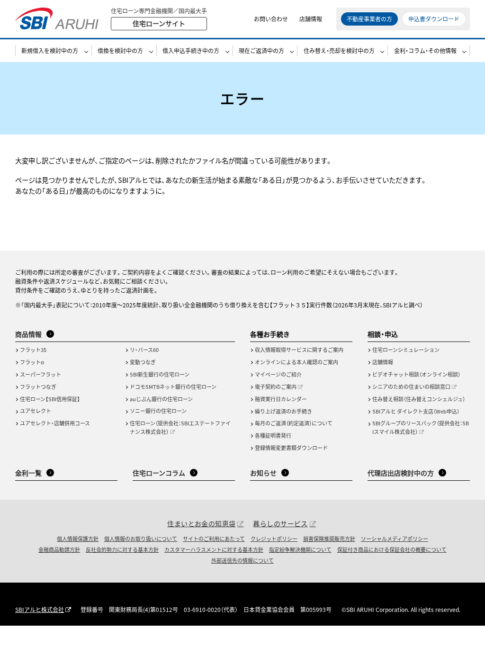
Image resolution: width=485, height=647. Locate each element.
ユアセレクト (35, 410)
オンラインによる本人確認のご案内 (296, 362)
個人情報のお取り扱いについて (140, 538)
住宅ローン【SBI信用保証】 (50, 399)
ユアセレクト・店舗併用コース (55, 423)
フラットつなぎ (38, 386)
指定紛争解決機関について (300, 549)
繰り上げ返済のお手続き (283, 411)
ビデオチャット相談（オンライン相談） (416, 374)
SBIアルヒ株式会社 (39, 609)
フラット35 (33, 349)
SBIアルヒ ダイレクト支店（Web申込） (415, 411)
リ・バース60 (144, 349)
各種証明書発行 (273, 435)
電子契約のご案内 (275, 386)
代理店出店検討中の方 (401, 472)
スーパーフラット (40, 374)
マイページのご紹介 (278, 374)
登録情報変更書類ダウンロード (291, 447)
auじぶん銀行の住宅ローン (161, 399)
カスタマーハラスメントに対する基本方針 (213, 549)
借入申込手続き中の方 (190, 50)
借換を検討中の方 (120, 50)
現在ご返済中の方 (261, 50)
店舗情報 (310, 19)
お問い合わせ (271, 19)
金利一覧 (28, 472)
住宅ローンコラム (159, 472)
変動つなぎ (143, 362)
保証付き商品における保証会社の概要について (392, 549)
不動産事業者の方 (369, 19)
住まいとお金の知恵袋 (201, 523)
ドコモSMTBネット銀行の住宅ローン (173, 386)
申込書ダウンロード (433, 19)
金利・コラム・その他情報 (425, 50)
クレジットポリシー (274, 538)
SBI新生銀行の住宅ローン (159, 374)
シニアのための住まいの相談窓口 (411, 386)
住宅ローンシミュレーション (406, 349)
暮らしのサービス (280, 523)
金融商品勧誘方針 (59, 549)
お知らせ (263, 472)
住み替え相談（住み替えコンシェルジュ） (418, 399)
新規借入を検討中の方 (49, 50)
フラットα (32, 362)
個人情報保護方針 (78, 538)
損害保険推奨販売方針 (329, 538)
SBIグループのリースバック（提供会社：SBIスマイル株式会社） (420, 427)
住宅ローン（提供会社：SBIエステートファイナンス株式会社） (180, 427)
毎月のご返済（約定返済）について (293, 423)
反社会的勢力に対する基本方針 (122, 549)
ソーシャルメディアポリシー (394, 538)
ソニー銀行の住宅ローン (158, 410)
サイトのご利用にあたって (214, 538)
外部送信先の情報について (242, 560)
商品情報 (28, 334)
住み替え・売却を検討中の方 (339, 50)
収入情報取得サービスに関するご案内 (299, 349)
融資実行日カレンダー (281, 399)
